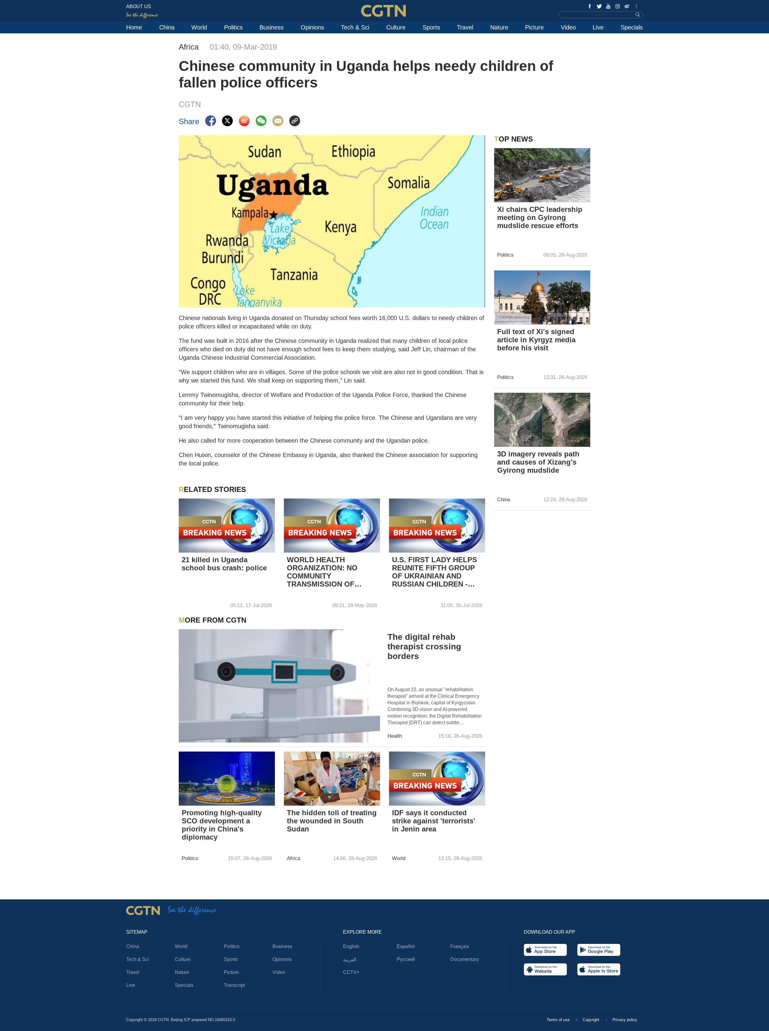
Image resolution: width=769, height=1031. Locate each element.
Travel (465, 27)
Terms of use (559, 1019)
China (167, 27)
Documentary (464, 959)
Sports (431, 27)
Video (568, 27)
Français (459, 946)
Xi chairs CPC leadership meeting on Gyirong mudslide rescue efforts (539, 217)
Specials (632, 27)
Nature (499, 27)
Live (598, 27)
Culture (396, 27)
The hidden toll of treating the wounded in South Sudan (332, 821)
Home (134, 27)
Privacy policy (624, 1019)
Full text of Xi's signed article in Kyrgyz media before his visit (536, 340)
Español (406, 946)
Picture (534, 27)
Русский (406, 959)
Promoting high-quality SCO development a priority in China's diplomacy (222, 825)
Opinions (312, 27)
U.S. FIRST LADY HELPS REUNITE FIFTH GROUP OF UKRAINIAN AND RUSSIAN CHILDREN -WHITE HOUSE (434, 572)
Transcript (234, 985)
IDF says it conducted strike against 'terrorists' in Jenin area (433, 821)
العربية (349, 959)
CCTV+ (351, 972)
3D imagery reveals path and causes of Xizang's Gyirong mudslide (538, 462)
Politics (233, 27)
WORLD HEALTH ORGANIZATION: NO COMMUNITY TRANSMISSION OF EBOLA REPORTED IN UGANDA (325, 572)
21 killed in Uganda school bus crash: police (224, 564)
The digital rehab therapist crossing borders (424, 646)
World (199, 27)
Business (272, 27)
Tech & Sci (355, 27)
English (351, 946)
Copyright (591, 1019)
